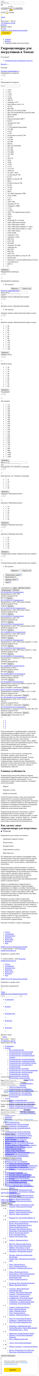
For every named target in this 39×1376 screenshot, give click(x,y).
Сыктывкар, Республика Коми (20, 1303)
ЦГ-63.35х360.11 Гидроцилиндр (12, 689)
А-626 (9, 94)
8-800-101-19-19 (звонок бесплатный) (14, 30)
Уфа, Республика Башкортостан (20, 1322)
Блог (6, 943)
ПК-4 (9, 181)
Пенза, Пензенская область (18, 1272)
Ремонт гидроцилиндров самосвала (17, 1184)
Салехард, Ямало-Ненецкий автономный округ (19, 1289)
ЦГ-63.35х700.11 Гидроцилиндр (12, 624)
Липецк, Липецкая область (18, 1240)
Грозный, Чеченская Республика (20, 1206)
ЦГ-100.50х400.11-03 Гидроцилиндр (14, 697)
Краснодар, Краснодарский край (16, 1141)
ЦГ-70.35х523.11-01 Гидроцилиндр (13, 608)
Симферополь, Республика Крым (21, 1298)
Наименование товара (13, 575)
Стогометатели (12, 262)
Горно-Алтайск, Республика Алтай (21, 1205)
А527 (9, 92)
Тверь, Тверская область (17, 1309)
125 (8, 345)
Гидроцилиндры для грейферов (16, 1161)
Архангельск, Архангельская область (22, 1167)
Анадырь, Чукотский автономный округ (23, 1165)
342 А (9, 200)
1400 (9, 454)
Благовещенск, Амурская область (21, 1180)
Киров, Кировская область (18, 1227)
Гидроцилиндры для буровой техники (22, 1063)
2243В (9, 98)
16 (8, 509)
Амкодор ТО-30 (13, 204)
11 (8, 480)
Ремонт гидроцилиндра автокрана (21, 1106)
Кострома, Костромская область (20, 1229)
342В (9, 214)
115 (8, 405)
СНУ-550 (10, 241)
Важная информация (8, 1356)
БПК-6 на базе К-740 (14, 179)
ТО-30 (9, 106)
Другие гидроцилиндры (13, 1160)
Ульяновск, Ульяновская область (20, 1320)
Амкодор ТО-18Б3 (13, 245)
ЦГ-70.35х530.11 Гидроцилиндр (12, 640)
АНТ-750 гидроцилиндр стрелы (18, 212)
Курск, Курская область (17, 1234)
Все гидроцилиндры (16, 1050)
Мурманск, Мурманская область (20, 1251)
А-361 (9, 164)
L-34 (9, 197)
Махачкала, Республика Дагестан (21, 1249)
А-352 (9, 189)
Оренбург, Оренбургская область (20, 1268)
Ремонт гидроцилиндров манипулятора (23, 1108)
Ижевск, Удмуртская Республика (20, 1212)
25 (8, 517)
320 (8, 413)
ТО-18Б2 (10, 152)
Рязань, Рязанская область (18, 1285)
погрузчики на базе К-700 (16, 135)
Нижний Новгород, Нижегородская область (20, 1145)
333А (9, 160)
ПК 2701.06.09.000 (14, 146)
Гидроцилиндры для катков (19, 1068)
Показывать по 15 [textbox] (18, 715)
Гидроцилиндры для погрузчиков (21, 1052)
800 (8, 448)
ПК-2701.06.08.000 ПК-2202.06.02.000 (21, 112)
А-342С (10, 210)
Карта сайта (9, 939)
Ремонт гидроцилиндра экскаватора (22, 1102)
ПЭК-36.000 (11, 233)
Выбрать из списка (9, 1158)
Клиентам (8, 938)
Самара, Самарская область (14, 1151)
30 (8, 369)
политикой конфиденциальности (16, 1363)
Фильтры (16, 590)
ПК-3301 (10, 251)
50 (8, 328)
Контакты (8, 941)
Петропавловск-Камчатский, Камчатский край (19, 1276)
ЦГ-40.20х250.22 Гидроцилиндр (12, 592)
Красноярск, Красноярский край (20, 1231)
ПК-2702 (10, 249)
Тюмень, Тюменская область (19, 1315)
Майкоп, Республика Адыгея (19, 1248)
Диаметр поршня (11, 579)
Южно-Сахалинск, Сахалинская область (23, 1346)
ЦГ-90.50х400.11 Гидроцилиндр (12, 682)
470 (8, 423)
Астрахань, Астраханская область (21, 1169)
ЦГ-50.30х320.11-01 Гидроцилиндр (13, 707)
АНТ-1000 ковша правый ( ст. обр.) (19, 227)
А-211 (9, 208)
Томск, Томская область (17, 1311)
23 (8, 515)
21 (8, 484)
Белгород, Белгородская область (20, 1175)
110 (8, 342)
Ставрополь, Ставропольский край (21, 1302)
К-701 (9, 177)
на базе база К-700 (13, 175)
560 (8, 436)
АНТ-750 (10, 253)
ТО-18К (10, 129)
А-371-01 (10, 168)
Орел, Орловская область (18, 1266)
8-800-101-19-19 (8, 1200)
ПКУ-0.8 (10, 239)
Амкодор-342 (12, 247)
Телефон (23, 1083)
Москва (7, 1143)
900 (8, 450)
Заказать (9, 598)
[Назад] (1, 717)
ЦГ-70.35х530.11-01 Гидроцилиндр (13, 648)
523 (8, 427)
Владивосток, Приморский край (20, 1190)
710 (8, 446)
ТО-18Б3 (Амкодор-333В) (16, 193)
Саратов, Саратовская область (19, 1294)
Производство (10, 936)
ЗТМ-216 (10, 171)
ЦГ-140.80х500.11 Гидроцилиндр (12, 666)
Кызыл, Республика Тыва (18, 1236)
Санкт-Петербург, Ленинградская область (20, 1152)
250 (8, 407)
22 (8, 486)
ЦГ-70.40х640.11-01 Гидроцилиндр (13, 632)
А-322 (9, 131)
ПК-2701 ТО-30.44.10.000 (16, 110)
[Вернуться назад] (1, 79)
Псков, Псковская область (18, 1279)
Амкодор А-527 (13, 102)
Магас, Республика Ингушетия (20, 1246)
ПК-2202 (10, 108)
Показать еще (6, 715)
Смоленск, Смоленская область (20, 1300)
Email (26, 1080)
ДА (2, 23)
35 (8, 372)
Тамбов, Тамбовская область (19, 1307)
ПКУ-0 (9, 264)
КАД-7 (9, 121)
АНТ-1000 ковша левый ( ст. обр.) (19, 229)
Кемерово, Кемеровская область (20, 1225)
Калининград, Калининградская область (23, 1221)
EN (5, 28)
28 (8, 519)
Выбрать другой (9, 23)
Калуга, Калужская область (18, 1223)
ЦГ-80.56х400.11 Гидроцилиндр (12, 656)
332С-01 (10, 158)
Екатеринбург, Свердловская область (18, 1138)
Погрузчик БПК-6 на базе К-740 (18, 256)
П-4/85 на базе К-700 (14, 183)
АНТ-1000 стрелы (13, 231)
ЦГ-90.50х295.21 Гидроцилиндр (12, 616)
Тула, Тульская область (17, 1313)
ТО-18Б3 (10, 154)
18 (8, 482)
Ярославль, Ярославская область (20, 1352)
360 (8, 415)
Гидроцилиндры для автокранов (20, 1053)
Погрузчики (11, 258)
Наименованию (6, 590)
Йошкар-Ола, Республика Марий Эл (22, 1218)
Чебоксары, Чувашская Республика (21, 1333)
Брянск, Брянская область (18, 1182)
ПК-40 (9, 144)
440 (8, 421)
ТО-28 (9, 187)
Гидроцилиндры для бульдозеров (21, 1072)
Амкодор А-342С (13, 237)
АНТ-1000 (11, 202)
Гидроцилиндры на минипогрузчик (18, 60)
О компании (9, 934)
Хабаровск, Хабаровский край (20, 1326)
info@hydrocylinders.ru (9, 1193)
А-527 (9, 96)
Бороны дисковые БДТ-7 (16, 119)
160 (8, 349)
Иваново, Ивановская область (19, 1210)
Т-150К (10, 137)
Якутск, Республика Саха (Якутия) (21, 1350)
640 (8, 442)
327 (8, 156)
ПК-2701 (10, 117)
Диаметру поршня (24, 588)
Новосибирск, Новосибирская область (18, 1147)
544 (8, 432)
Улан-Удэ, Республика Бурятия (20, 1318)
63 (8, 332)
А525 (9, 90)
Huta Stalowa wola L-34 (15, 104)
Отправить (5, 1095)
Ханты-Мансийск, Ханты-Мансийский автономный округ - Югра (23, 1329)
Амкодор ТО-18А (13, 123)
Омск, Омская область (17, 1264)
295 (8, 409)
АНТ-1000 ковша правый (16, 222)
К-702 (9, 185)
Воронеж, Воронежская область (20, 1201)
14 (8, 506)
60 (8, 330)
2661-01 (10, 100)
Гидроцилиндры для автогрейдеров (21, 1059)
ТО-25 (9, 125)
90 (8, 338)
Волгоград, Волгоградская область (21, 1197)
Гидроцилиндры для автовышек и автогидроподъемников (17, 1157)
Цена (7, 582)
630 (8, 440)
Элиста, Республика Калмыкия (20, 1343)
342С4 (9, 216)
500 (8, 425)
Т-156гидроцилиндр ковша (17, 127)
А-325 (9, 133)
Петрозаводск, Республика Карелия (21, 1274)
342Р (9, 218)
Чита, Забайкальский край (18, 1339)
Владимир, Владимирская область (21, 1195)
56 (8, 378)
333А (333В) (11, 195)
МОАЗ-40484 (12, 115)
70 (8, 334)
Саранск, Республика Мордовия (20, 1292)
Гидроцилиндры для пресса (19, 1074)
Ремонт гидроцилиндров (18, 1100)
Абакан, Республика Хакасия (19, 1164)
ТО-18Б (10, 148)
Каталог (4, 25)
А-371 (9, 166)
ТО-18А (10, 139)
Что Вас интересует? (27, 1112)
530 (8, 430)
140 (8, 347)
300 (8, 411)
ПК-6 (9, 191)
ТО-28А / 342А (12, 173)
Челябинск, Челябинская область (16, 1154)
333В (9, 162)
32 (8, 548)
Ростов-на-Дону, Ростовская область (22, 1283)
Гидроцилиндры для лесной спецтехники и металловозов (19, 1077)
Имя (2, 1080)
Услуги (7, 932)
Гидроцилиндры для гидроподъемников (23, 1070)
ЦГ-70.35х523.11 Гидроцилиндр (12, 600)
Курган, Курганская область (19, 1233)
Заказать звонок (7, 1203)
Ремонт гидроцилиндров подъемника (22, 1113)
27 (8, 542)
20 (8, 367)
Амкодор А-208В (13, 206)
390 (8, 417)
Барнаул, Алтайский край (18, 1173)
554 (8, 434)
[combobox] (18, 715)
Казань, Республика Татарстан (16, 1139)
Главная (8, 39)
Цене (15, 588)
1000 (9, 452)
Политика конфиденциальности (13, 949)
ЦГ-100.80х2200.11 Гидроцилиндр (13, 674)
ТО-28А (10, 142)
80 (8, 336)
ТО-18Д (10, 150)
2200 (9, 456)
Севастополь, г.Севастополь (19, 1296)
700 (8, 444)
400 (8, 419)
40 (8, 326)
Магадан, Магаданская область (20, 1244)
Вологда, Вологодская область (20, 1199)
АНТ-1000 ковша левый (16, 224)
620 (8, 438)
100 (8, 340)
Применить (5, 270)
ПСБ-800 (10, 243)
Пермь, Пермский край (13, 1149)
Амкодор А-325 (13, 235)
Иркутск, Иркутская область (19, 1214)
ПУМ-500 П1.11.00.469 (15, 220)
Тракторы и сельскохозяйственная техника (22, 260)
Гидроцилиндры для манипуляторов (22, 1061)
